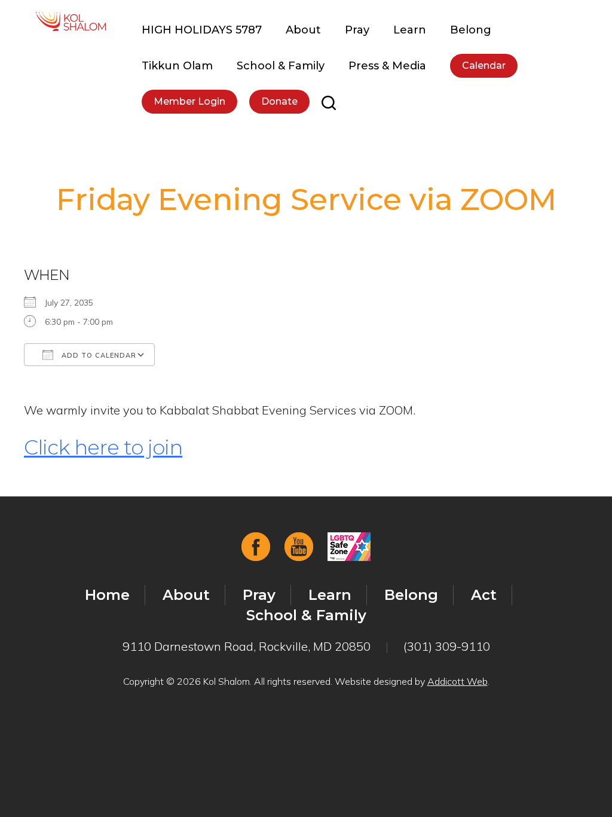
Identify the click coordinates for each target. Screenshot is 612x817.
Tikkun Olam (177, 65)
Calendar (484, 65)
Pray (357, 29)
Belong (470, 29)
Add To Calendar (97, 355)
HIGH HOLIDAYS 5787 (202, 29)
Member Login (189, 101)
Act (484, 594)
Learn (409, 29)
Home (107, 594)
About (303, 29)
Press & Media (387, 65)
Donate (279, 101)
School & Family (281, 65)
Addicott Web (457, 681)
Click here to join (103, 447)
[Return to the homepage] (71, 21)
